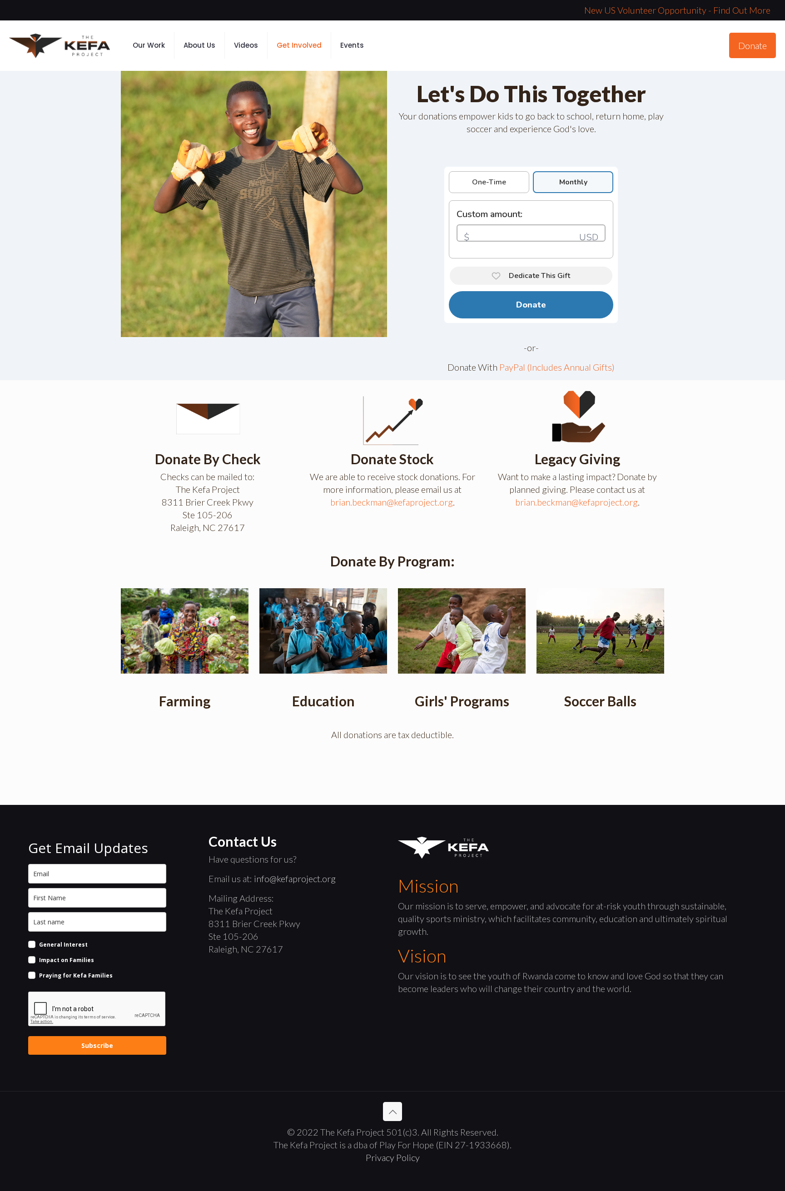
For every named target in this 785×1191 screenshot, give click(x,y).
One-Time (489, 182)
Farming (184, 701)
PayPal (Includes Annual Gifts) (557, 367)
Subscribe (97, 1045)
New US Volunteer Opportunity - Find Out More (677, 10)
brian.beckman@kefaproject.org (391, 501)
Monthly (573, 182)
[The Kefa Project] (59, 45)
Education (323, 701)
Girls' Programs (462, 701)
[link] (184, 630)
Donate (752, 45)
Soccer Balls (600, 701)
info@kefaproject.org (295, 878)
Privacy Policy (393, 1157)
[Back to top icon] (392, 1111)
